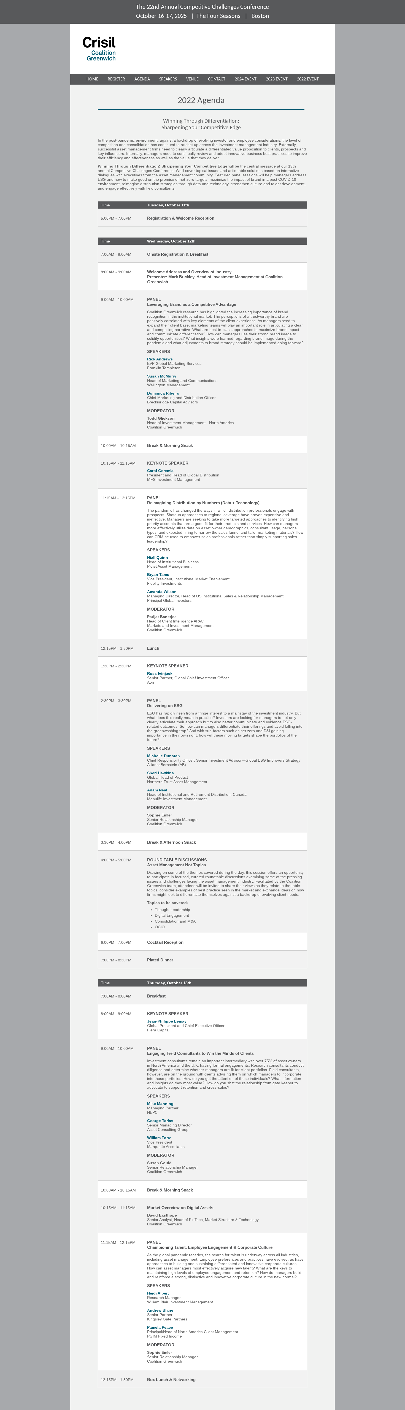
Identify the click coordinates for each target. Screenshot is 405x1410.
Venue (192, 79)
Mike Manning (160, 1103)
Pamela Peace (160, 1327)
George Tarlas (160, 1120)
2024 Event (245, 79)
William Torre (159, 1138)
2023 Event (277, 79)
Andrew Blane (160, 1310)
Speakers (168, 79)
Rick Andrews (160, 359)
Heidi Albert (158, 1293)
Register (116, 79)
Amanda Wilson (162, 591)
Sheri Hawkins (160, 773)
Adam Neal (157, 790)
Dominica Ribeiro (163, 393)
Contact (216, 79)
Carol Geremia (160, 470)
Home (92, 79)
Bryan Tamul (159, 574)
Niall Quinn (157, 557)
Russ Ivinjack (159, 673)
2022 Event (308, 79)
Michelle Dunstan (163, 756)
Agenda (142, 79)
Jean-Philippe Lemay (167, 1021)
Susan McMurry (161, 376)
